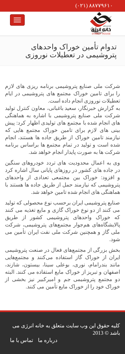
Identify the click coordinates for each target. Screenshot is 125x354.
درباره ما (47, 340)
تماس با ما (21, 340)
